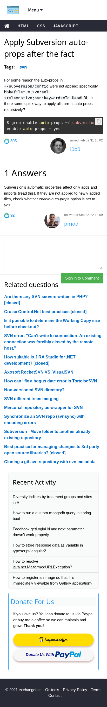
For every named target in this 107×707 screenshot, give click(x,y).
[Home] (13, 10)
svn (23, 67)
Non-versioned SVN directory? (34, 390)
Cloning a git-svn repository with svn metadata (50, 462)
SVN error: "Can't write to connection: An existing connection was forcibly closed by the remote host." (53, 341)
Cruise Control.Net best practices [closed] (45, 311)
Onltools (52, 689)
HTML (23, 26)
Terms (96, 689)
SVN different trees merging (31, 398)
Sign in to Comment (82, 278)
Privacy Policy (75, 689)
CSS (41, 26)
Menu (34, 10)
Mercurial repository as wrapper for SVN (43, 407)
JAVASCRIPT (65, 26)
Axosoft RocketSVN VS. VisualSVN (38, 372)
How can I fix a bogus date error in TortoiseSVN (50, 381)
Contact (55, 695)
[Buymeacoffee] (53, 640)
